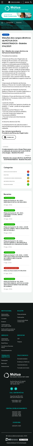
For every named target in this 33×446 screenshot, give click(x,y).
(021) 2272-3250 (16, 411)
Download (10, 137)
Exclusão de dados (22, 358)
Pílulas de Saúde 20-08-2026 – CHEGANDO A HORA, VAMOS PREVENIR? (14, 214)
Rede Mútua (4, 343)
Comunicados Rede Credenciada (13, 178)
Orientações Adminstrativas (5, 339)
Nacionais (4, 363)
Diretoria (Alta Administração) (5, 315)
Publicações (20, 317)
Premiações (4, 360)
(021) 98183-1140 (16, 401)
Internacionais (5, 366)
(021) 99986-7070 (16, 400)
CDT (18, 338)
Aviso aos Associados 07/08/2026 (15, 270)
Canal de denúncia (22, 365)
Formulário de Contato (23, 368)
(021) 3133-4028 (16, 414)
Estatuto (3, 321)
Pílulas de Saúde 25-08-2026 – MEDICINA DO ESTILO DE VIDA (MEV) (15, 201)
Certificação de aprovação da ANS (6, 325)
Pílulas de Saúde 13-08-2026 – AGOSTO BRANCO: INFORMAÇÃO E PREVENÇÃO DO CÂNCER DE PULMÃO (16, 242)
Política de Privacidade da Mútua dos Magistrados (8, 329)
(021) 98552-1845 (16, 416)
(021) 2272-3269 (16, 426)
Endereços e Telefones (23, 361)
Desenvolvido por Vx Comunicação (16, 443)
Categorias (9, 22)
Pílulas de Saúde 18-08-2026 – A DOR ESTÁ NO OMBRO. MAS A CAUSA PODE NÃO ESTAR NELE (16, 228)
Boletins (19, 22)
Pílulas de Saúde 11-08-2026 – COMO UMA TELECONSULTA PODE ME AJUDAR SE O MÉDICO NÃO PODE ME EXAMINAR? (16, 257)
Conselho (4, 318)
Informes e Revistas (9, 181)
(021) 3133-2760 (16, 413)
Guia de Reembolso (6, 350)
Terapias (19, 341)
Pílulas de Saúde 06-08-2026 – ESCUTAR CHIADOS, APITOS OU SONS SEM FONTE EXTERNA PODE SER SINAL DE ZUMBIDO (16, 284)
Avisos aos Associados (10, 171)
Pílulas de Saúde (8, 184)
